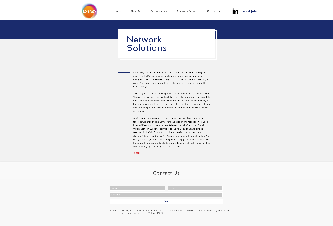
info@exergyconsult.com (218, 210)
